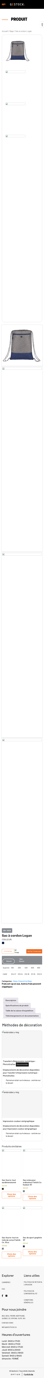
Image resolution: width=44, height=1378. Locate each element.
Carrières (6, 1282)
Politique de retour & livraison (33, 1283)
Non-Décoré (21, 960)
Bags (12, 31)
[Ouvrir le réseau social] (2, 1295)
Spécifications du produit (17, 1005)
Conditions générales (28, 1301)
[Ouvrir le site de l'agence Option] (15, 1374)
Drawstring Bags (25, 981)
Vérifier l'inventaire (34, 951)
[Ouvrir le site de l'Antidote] (28, 1374)
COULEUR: (7, 939)
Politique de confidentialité (30, 1292)
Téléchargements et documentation (22, 1016)
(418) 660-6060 (7, 1323)
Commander (8, 951)
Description (11, 1000)
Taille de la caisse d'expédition (19, 1010)
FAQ (3, 1289)
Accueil (5, 31)
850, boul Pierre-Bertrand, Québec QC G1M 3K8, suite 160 (13, 1317)
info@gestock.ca (9, 1327)
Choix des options (11, 1195)
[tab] (10, 1000)
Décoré (8, 961)
